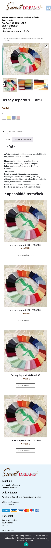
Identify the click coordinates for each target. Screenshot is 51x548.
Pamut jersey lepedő (25, 38)
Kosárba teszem (16, 131)
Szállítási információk (10, 488)
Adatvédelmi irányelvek (11, 485)
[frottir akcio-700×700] (25, 85)
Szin (4, 113)
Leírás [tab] (7, 140)
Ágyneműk (7, 20)
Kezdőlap (7, 38)
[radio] (4, 117)
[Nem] (48, 540)
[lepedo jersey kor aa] (10, 85)
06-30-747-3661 (8, 531)
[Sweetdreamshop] (25, 7)
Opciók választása (25, 255)
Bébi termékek (10, 26)
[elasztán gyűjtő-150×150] (41, 85)
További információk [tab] (22, 140)
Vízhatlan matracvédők (15, 31)
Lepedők (6, 29)
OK (26, 544)
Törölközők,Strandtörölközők (20, 17)
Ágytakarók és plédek (14, 23)
